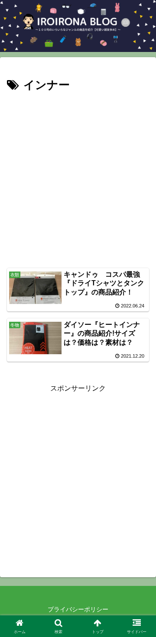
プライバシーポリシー (78, 609)
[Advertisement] (78, 177)
